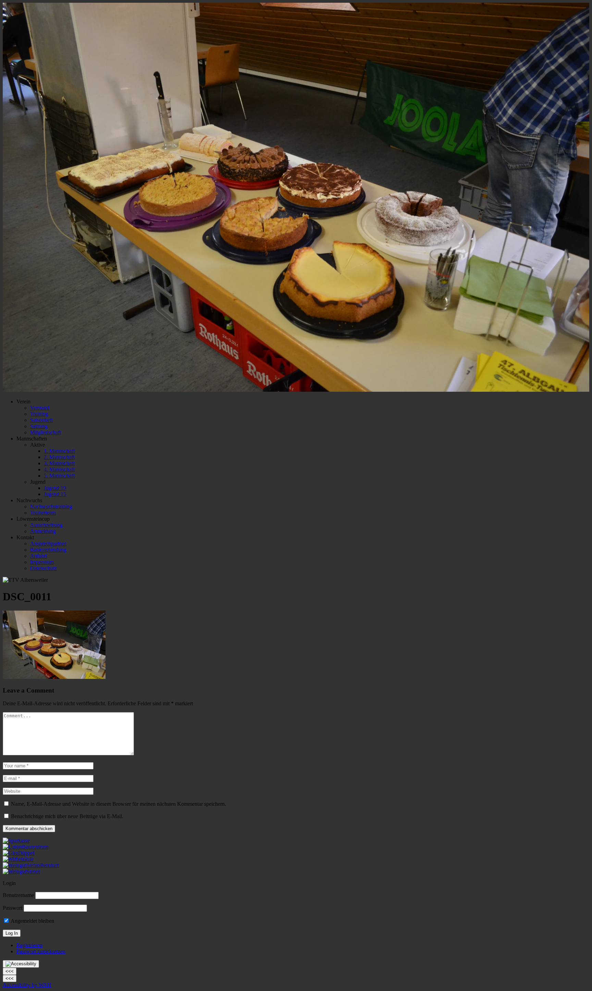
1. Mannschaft (59, 451)
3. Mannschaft (59, 463)
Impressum (42, 562)
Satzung (39, 426)
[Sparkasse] (16, 840)
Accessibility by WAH (27, 985)
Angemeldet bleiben (32, 921)
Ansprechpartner (48, 543)
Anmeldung (43, 531)
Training (39, 414)
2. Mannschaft (59, 457)
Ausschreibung (46, 525)
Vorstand (39, 408)
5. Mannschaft (59, 476)
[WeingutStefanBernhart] (31, 865)
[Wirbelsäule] (18, 859)
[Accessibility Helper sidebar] (21, 964)
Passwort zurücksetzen (40, 951)
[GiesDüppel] (18, 853)
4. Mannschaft (59, 469)
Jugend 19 (55, 488)
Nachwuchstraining (51, 506)
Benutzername (18, 895)
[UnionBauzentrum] (25, 847)
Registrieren (29, 945)
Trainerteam (43, 513)
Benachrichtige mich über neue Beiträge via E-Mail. (67, 816)
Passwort (12, 908)
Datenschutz (43, 568)
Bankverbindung (48, 550)
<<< (9, 971)
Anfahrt (38, 556)
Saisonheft (41, 420)
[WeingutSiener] (21, 871)
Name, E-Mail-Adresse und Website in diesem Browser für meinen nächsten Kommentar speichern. (118, 804)
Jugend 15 (55, 494)
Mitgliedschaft (45, 432)
